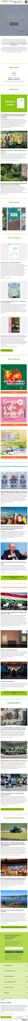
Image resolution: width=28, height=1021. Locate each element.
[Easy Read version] (15, 2)
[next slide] (24, 219)
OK (6, 1017)
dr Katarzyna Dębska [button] (13, 346)
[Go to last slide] (4, 219)
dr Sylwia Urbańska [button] (4, 346)
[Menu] (26, 2)
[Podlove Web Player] (14, 392)
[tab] (5, 231)
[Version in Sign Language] (17, 2)
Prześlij (14, 951)
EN (22, 2)
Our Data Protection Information (6, 1014)
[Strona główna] (7, 1)
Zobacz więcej (14, 23)
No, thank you (20, 1017)
